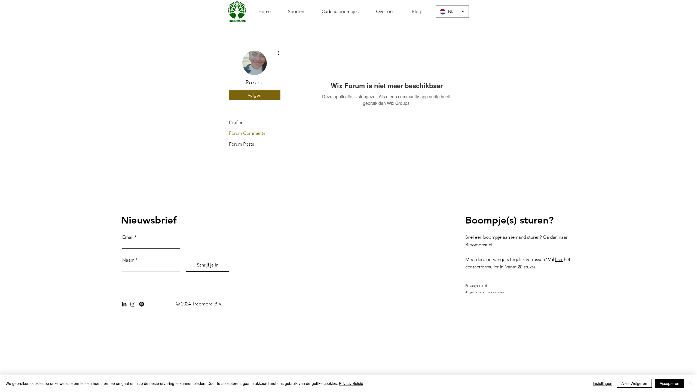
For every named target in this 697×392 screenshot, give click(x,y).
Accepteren (669, 383)
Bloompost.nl (478, 244)
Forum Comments (247, 133)
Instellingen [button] (602, 383)
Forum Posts (241, 144)
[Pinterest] (141, 304)
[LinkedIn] (124, 304)
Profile (235, 122)
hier (559, 259)
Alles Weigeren (634, 383)
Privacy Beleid (351, 383)
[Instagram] (133, 304)
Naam (128, 260)
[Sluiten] (690, 383)
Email (127, 237)
